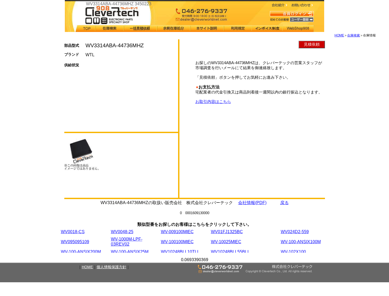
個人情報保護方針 (111, 267)
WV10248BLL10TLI (179, 252)
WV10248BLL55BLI (229, 252)
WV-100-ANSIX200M (81, 252)
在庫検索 (353, 35)
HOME (339, 35)
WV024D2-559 (295, 231)
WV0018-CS (73, 231)
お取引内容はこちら (213, 101)
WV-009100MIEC (177, 231)
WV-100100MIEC (177, 241)
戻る (284, 202)
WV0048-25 (122, 231)
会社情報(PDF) (252, 202)
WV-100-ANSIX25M (129, 252)
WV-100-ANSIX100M (301, 241)
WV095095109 (75, 241)
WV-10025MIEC (226, 241)
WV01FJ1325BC (227, 231)
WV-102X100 (293, 252)
